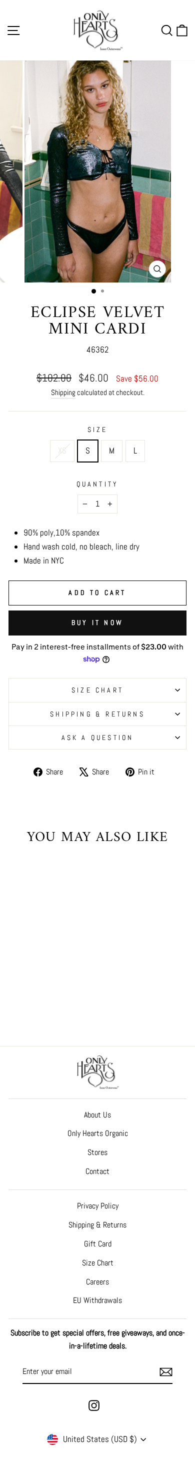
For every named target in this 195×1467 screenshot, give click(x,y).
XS (62, 450)
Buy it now (98, 622)
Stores (98, 1152)
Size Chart (98, 1263)
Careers (97, 1281)
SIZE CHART (98, 690)
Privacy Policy (97, 1205)
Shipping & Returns (97, 714)
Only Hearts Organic (98, 1133)
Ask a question (98, 737)
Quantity (97, 484)
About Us (97, 1115)
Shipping (63, 392)
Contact (98, 1171)
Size (98, 429)
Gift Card (98, 1243)
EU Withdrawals (97, 1300)
